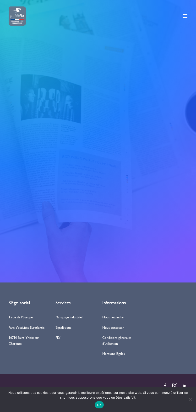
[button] (185, 16)
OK (99, 405)
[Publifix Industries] (17, 16)
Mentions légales (113, 353)
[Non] (190, 399)
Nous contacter (113, 327)
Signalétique (63, 327)
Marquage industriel (68, 317)
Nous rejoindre (113, 317)
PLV (57, 337)
